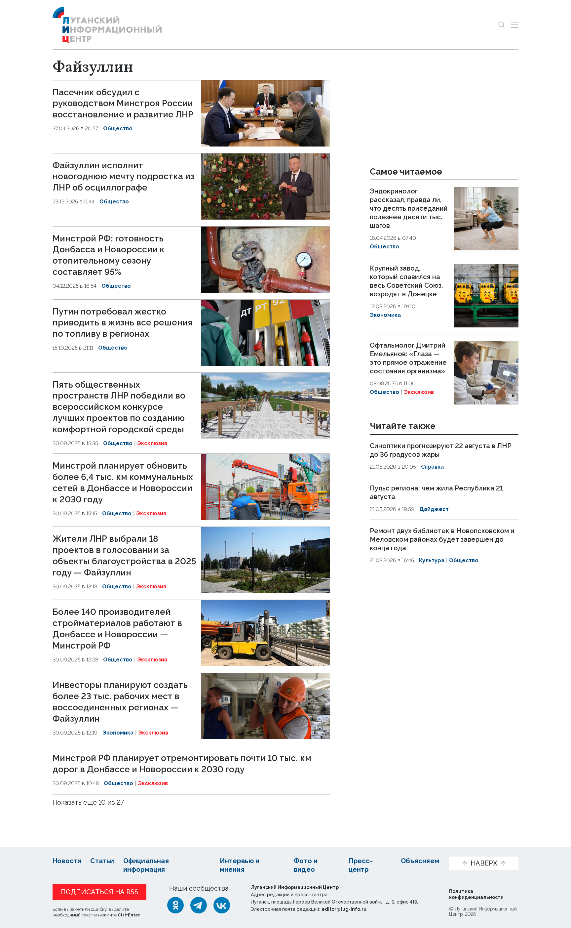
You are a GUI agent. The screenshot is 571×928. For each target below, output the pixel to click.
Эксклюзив (152, 443)
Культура (431, 560)
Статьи (102, 861)
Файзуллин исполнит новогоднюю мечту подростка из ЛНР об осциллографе (123, 176)
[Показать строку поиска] (501, 24)
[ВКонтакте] (221, 905)
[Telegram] (198, 905)
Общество (118, 128)
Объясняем (420, 861)
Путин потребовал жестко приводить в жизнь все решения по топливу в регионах (123, 323)
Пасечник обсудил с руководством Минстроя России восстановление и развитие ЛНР (123, 103)
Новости (67, 861)
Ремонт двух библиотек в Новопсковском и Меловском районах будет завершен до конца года (442, 539)
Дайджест (434, 509)
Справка (432, 467)
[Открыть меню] (514, 24)
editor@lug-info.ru (344, 909)
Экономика (117, 733)
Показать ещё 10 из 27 (88, 802)
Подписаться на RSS (99, 892)
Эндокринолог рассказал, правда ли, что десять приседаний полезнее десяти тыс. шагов (409, 208)
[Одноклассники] (175, 905)
